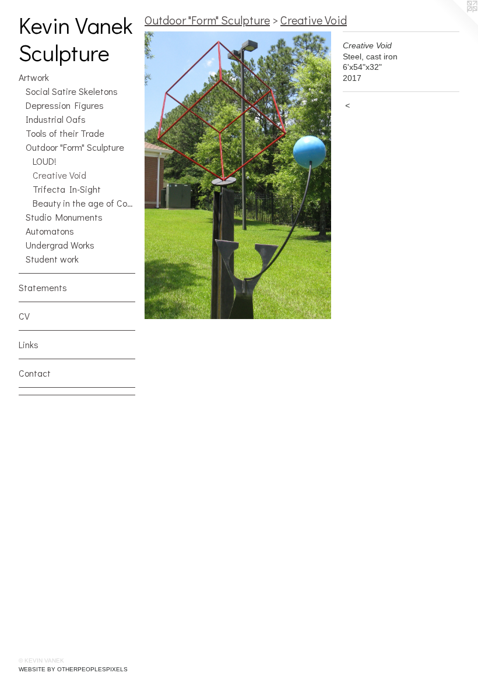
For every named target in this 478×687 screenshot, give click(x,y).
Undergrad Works (60, 245)
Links (28, 344)
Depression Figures (65, 105)
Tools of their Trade (65, 133)
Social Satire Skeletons (72, 91)
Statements (43, 287)
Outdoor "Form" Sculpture (75, 147)
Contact (35, 373)
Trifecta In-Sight (67, 189)
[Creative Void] (238, 175)
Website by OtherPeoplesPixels (73, 669)
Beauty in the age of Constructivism (84, 203)
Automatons (50, 231)
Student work (52, 259)
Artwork (34, 77)
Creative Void (59, 175)
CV (24, 316)
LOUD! (45, 161)
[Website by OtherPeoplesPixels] (454, 23)
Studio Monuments (64, 217)
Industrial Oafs (56, 119)
